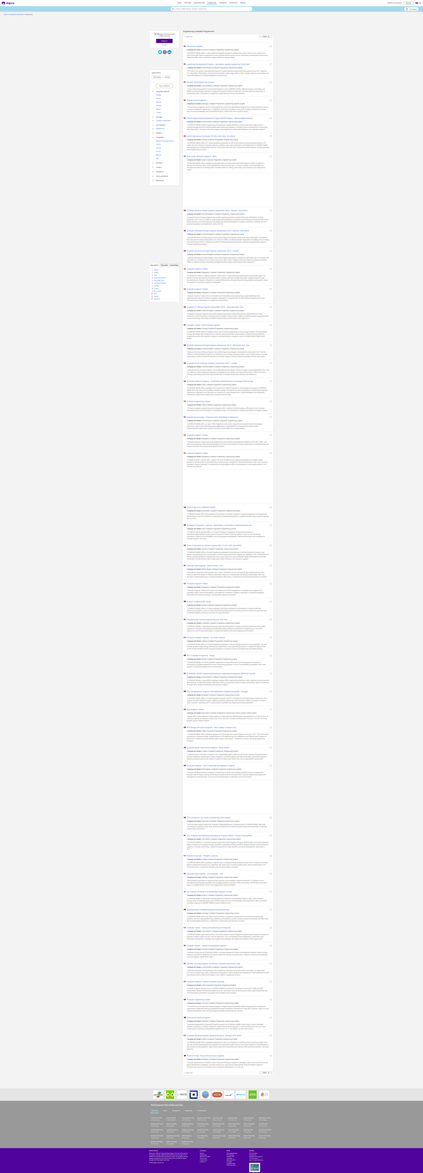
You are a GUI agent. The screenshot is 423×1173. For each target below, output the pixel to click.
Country (159, 167)
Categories (176, 1111)
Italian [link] (158, 109)
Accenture (157, 291)
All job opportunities (231, 1153)
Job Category (160, 125)
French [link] (158, 98)
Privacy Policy (203, 1160)
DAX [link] (157, 158)
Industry (159, 133)
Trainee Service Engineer (196, 100)
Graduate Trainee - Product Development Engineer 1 (207, 946)
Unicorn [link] (158, 148)
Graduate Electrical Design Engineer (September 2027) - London (212, 363)
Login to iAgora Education (256, 1160)
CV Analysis (413, 9)
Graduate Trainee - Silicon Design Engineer (203, 325)
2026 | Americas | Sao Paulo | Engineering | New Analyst (208, 818)
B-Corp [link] (158, 151)
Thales (156, 288)
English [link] (158, 95)
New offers (160, 180)
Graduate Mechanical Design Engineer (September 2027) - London (213, 251)
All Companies (230, 1155)
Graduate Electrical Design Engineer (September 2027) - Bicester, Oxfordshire (217, 210)
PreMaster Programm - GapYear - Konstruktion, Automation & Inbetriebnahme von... (220, 525)
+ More (158, 113)
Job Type (159, 117)
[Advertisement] (211, 24)
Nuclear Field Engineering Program (200, 82)
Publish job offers (231, 1165)
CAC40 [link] (158, 144)
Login (165, 45)
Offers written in (162, 176)
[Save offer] (271, 46)
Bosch (156, 270)
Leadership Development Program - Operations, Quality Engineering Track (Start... (219, 64)
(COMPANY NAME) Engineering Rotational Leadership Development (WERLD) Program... (221, 673)
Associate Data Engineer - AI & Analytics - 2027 (205, 874)
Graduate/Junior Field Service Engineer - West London (208, 748)
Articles (243, 3)
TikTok (156, 286)
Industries (189, 1111)
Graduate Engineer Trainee (197, 269)
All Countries (252, 1155)
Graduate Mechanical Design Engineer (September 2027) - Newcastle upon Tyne (218, 345)
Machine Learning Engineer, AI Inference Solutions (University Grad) (213, 964)
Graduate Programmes (16, 14)
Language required (162, 91)
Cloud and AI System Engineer (199, 1018)
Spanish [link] (158, 102)
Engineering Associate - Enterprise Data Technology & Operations (212, 417)
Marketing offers (231, 1160)
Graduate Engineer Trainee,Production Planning (205, 982)
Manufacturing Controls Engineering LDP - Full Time (207, 620)
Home (179, 3)
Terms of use (203, 1158)
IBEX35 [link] (158, 155)
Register (164, 41)
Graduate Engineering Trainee (198, 401)
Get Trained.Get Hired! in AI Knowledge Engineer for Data (209, 892)
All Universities (253, 1153)
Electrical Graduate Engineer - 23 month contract (206, 638)
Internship (187, 3)
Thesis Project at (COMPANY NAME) (201, 507)
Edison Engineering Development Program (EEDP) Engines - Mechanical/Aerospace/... (220, 118)
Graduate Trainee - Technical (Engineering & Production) (209, 928)
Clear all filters (164, 86)
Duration (159, 163)
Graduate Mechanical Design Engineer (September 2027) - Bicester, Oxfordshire (218, 231)
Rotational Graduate (195, 46)
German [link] (158, 105)
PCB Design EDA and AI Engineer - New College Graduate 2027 (211, 727)
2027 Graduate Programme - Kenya (201, 655)
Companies (223, 3)
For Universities (253, 1158)
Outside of (159, 172)
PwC (155, 275)
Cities (165, 1111)
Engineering (160, 128)
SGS (155, 294)
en (419, 3)
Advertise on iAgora (205, 1156)
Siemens (157, 299)
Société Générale (160, 283)
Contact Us (203, 1161)
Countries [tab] (174, 265)
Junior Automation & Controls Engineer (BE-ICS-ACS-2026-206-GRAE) (214, 545)
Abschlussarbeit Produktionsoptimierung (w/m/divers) (208, 910)
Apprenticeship (199, 3)
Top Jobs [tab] (164, 265)
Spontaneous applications (165, 141)
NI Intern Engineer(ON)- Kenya (199, 602)
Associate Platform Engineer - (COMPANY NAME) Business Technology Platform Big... (220, 381)
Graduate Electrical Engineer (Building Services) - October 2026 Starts (214, 1036)
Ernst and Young (159, 278)
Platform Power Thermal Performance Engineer (205, 1056)
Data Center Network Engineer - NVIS (201, 156)
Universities (233, 3)
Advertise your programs (256, 1156)
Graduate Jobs (230, 1156)
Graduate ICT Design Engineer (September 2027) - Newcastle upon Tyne (215, 307)
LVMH (156, 272)
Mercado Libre (159, 280)
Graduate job (211, 3)
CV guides (229, 1161)
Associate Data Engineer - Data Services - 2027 (205, 566)
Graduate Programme (163, 120)
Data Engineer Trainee (195, 709)
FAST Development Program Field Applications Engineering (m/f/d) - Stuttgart (217, 691)
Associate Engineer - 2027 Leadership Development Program (211, 766)
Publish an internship (394, 3)
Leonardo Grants (230, 1163)
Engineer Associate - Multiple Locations (202, 856)
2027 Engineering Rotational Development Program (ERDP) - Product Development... (220, 836)
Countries (154, 1111)
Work (5, 14)
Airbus (156, 296)
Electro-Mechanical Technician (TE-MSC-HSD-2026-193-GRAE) (211, 136)
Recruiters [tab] (154, 265)
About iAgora (203, 1155)
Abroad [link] (167, 77)
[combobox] (211, 9)
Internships (157, 77)
